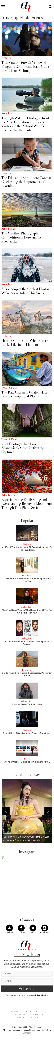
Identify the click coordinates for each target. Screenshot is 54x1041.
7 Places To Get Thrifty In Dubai (27, 704)
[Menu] (3, 7)
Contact (37, 1014)
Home (14, 1011)
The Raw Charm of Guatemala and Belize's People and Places (25, 394)
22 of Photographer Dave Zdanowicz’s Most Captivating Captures (22, 448)
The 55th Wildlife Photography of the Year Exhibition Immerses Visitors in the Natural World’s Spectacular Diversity (25, 124)
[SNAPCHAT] (9, 928)
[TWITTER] (32, 928)
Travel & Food (9, 387)
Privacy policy (35, 1011)
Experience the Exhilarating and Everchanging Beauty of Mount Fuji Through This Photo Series (26, 504)
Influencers (27, 669)
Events (27, 758)
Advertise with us (28, 1018)
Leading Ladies (27, 607)
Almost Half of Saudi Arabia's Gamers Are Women (27, 733)
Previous (6, 811)
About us (19, 1014)
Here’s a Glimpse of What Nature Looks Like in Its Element (24, 343)
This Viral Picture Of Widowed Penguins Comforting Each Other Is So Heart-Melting (25, 66)
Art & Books (8, 113)
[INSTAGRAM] (44, 928)
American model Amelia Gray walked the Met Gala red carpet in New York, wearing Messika (26, 838)
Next (48, 811)
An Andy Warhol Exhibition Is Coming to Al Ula (27, 762)
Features (6, 57)
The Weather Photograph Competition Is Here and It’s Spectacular (21, 237)
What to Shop (27, 701)
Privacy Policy (41, 995)
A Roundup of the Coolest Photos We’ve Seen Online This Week (25, 291)
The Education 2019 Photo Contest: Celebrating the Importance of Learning (26, 182)
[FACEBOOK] (21, 928)
